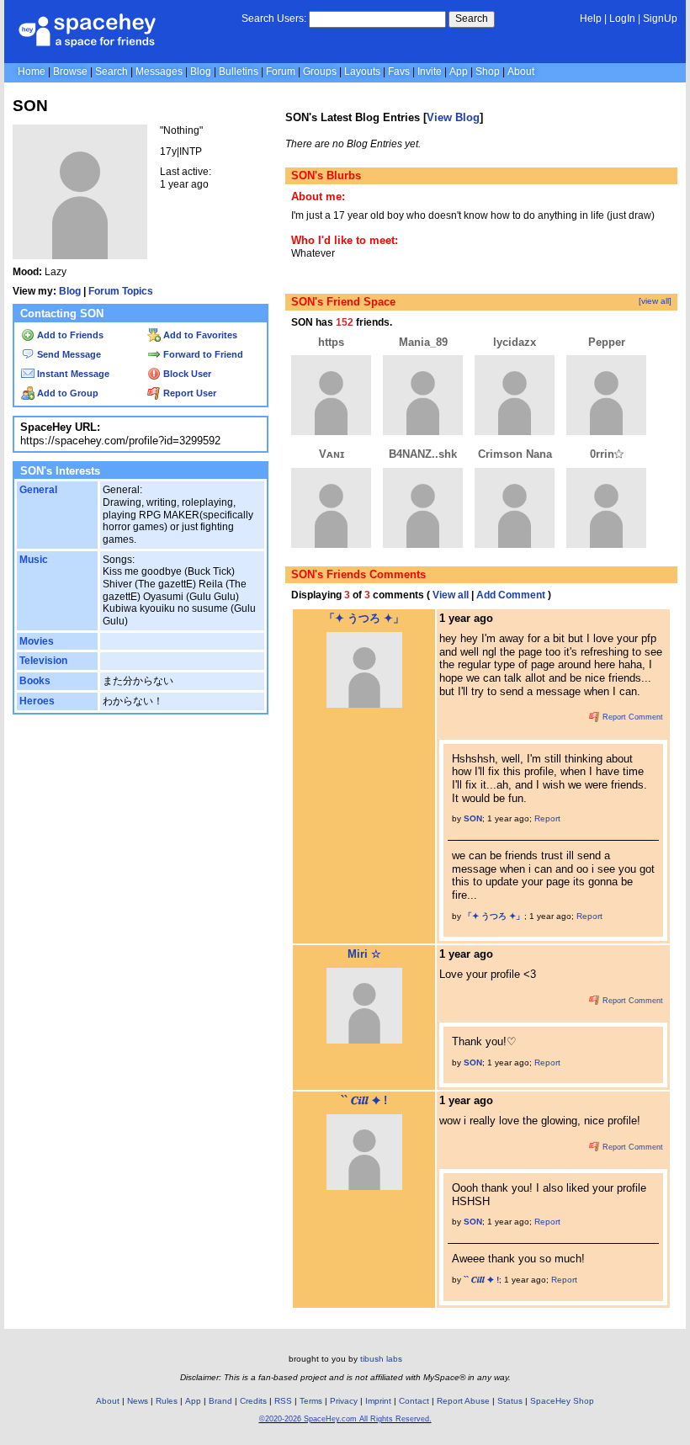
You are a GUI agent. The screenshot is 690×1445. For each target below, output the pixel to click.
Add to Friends (69, 335)
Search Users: (274, 18)
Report (547, 818)
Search (471, 18)
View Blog (453, 117)
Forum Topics (120, 291)
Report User (188, 393)
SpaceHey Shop (562, 1400)
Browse (70, 71)
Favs (399, 71)
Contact (414, 1400)
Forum (280, 71)
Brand (220, 1400)
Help (591, 18)
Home (31, 71)
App (458, 71)
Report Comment (631, 717)
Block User (186, 374)
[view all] (655, 300)
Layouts (362, 71)
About (520, 71)
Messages (159, 71)
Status (510, 1400)
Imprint (378, 1400)
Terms (311, 1400)
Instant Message (71, 374)
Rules (167, 1400)
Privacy (344, 1400)
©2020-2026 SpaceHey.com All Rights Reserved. (345, 1419)
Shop (487, 71)
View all (451, 595)
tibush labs (381, 1358)
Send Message (67, 354)
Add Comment (510, 595)
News (137, 1400)
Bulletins (238, 71)
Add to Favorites (199, 335)
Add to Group (66, 393)
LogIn (622, 18)
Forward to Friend (202, 354)
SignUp (660, 18)
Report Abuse (463, 1400)
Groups (320, 71)
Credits (253, 1400)
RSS (283, 1400)
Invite (429, 71)
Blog (200, 71)
